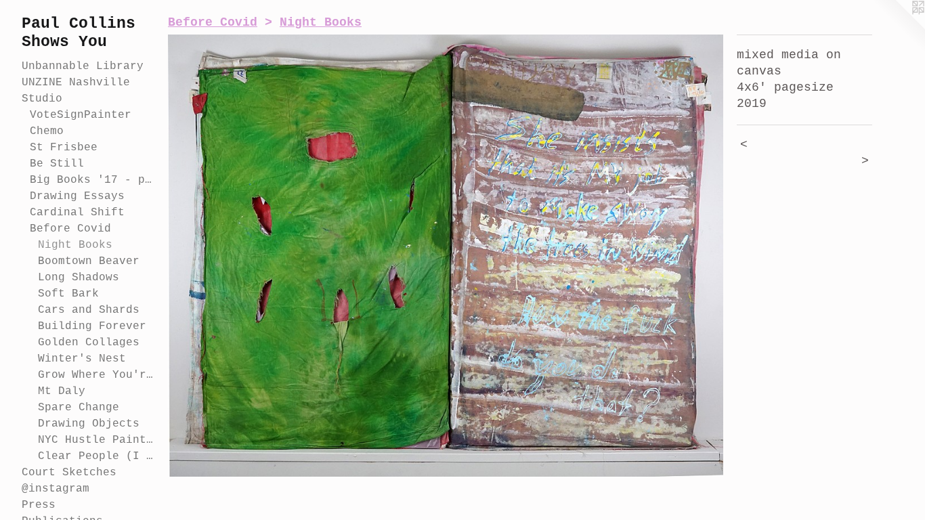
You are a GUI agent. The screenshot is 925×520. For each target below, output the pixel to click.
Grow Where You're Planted (97, 375)
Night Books (75, 245)
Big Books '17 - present (93, 180)
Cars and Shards (88, 310)
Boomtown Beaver (88, 261)
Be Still (57, 164)
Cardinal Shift (77, 213)
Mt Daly (61, 391)
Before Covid (70, 229)
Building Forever (92, 326)
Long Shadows (78, 278)
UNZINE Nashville (76, 83)
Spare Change (78, 408)
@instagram (55, 489)
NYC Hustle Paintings (97, 440)
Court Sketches (69, 473)
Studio (42, 99)
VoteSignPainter (80, 115)
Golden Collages (88, 343)
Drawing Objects (88, 424)
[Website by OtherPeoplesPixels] (898, 27)
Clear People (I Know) (97, 456)
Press (39, 505)
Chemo (47, 131)
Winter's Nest (82, 359)
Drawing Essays (77, 196)
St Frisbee (64, 148)
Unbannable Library (83, 66)
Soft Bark (68, 294)
